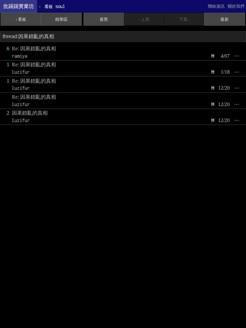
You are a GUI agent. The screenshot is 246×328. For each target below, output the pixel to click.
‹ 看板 (21, 19)
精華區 (61, 19)
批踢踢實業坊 (18, 6)
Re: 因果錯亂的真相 (34, 48)
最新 (224, 19)
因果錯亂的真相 (30, 113)
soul (55, 6)
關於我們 (236, 6)
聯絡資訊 (216, 6)
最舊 (104, 19)
